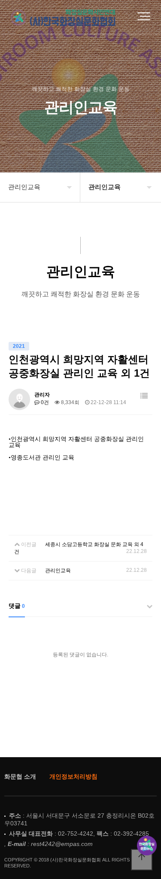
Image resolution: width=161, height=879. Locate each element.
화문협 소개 (20, 776)
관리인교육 (58, 571)
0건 (44, 402)
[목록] (144, 396)
